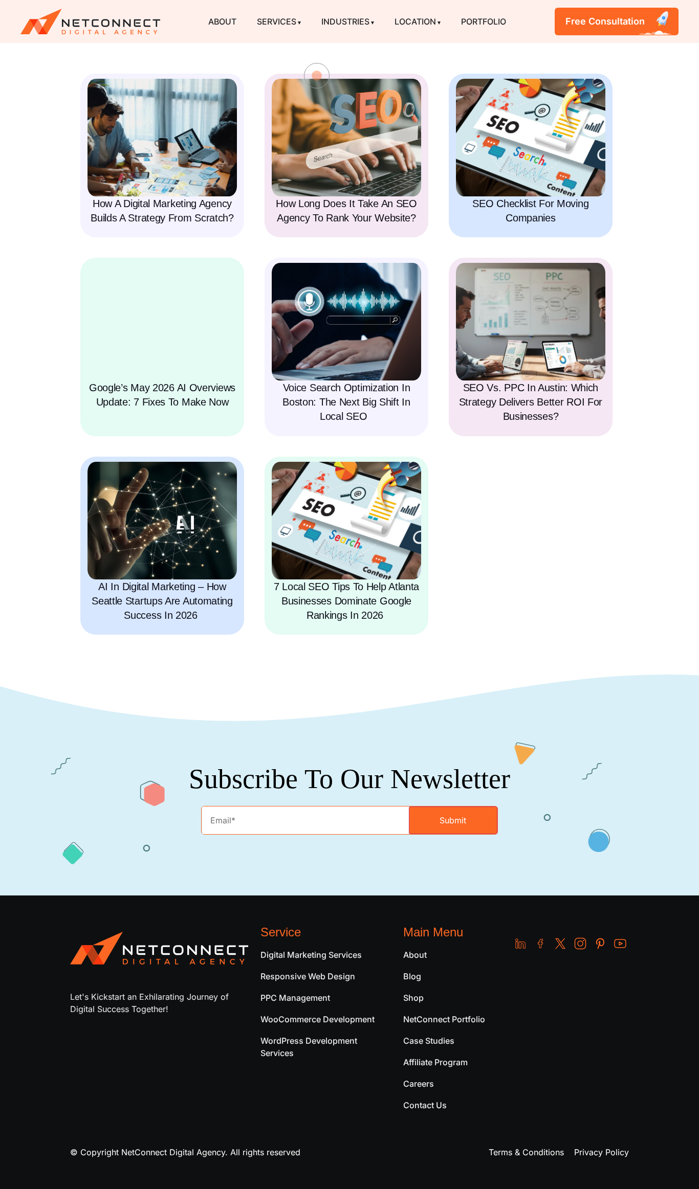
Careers (418, 1084)
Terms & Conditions (526, 1152)
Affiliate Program (435, 1062)
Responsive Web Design (307, 976)
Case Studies (428, 1041)
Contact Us (425, 1105)
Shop (413, 998)
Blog (412, 976)
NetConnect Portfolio (444, 1019)
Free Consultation (605, 21)
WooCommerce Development (317, 1019)
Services (276, 21)
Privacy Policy (601, 1152)
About (222, 21)
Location (415, 21)
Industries (345, 21)
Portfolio (483, 21)
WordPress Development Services (308, 1047)
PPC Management (295, 998)
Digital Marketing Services (311, 955)
